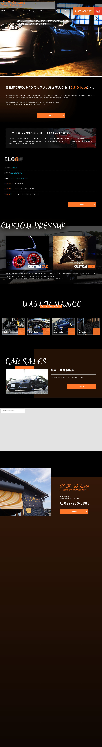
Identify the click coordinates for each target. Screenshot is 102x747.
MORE (82, 204)
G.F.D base (14, 11)
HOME (3, 11)
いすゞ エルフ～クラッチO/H (19, 178)
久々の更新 (13, 167)
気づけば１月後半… (16, 173)
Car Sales (56, 11)
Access (67, 11)
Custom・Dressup (28, 11)
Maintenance (44, 11)
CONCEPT (51, 115)
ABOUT (81, 387)
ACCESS (74, 512)
